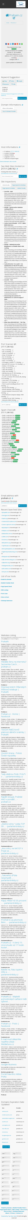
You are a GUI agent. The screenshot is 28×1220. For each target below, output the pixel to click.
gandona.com (5, 1139)
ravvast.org (4, 1132)
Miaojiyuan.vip (5, 556)
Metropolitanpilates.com (8, 548)
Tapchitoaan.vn (6, 545)
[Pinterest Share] (15, 44)
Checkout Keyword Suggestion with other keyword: (12, 94)
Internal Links (6, 185)
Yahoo (12, 81)
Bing (5, 81)
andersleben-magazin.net (8, 1118)
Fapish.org (4, 518)
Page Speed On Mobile (8, 188)
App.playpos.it (5, 527)
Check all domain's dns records (8, 161)
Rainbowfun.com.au (7, 533)
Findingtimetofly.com (7, 565)
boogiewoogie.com (6, 1135)
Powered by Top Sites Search (9, 1216)
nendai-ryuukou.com (7, 1115)
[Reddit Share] (20, 44)
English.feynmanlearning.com (9, 551)
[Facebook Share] (6, 44)
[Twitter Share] (11, 44)
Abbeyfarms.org (6, 542)
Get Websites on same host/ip (9, 173)
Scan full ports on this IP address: (10, 401)
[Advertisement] (14, 34)
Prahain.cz (13, 22)
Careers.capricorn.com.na (8, 524)
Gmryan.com (5, 571)
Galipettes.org (6, 562)
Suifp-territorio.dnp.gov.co (9, 559)
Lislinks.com (5, 536)
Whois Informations (7, 108)
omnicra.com (5, 1111)
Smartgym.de (5, 515)
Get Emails (23, 505)
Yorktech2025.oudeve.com (9, 521)
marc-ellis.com (5, 1128)
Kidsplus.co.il (5, 530)
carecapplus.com (6, 1125)
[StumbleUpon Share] (17, 44)
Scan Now (23, 176)
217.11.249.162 (15, 151)
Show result (22, 98)
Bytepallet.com (6, 512)
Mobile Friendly (21, 188)
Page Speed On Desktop (19, 185)
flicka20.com (5, 1142)
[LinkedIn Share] (13, 44)
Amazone (6, 84)
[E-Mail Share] (22, 44)
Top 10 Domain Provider (9, 111)
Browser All (6, 1147)
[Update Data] (22, 104)
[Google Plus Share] (8, 44)
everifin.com (5, 1121)
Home (7, 22)
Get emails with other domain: (9, 503)
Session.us (4, 539)
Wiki (14, 84)
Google (20, 81)
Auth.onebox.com (6, 568)
